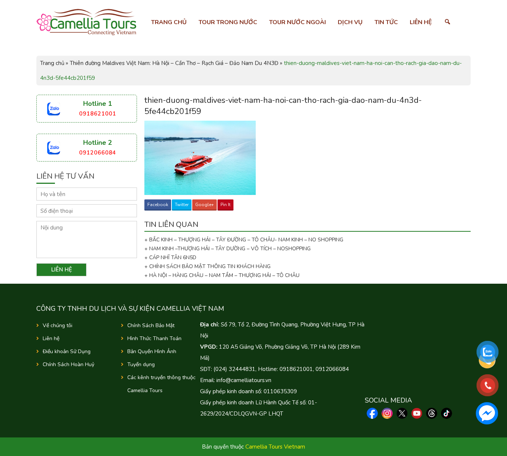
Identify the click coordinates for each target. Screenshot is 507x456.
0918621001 (97, 113)
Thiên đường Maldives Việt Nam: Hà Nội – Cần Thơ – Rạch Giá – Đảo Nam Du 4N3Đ (174, 63)
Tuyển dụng (141, 364)
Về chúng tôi (57, 325)
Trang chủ (169, 22)
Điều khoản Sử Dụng (67, 351)
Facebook (157, 205)
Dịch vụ (350, 22)
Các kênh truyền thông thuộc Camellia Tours (161, 384)
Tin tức (386, 22)
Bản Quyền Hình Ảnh (151, 351)
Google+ (204, 205)
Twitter (182, 205)
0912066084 (97, 152)
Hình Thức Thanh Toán (154, 338)
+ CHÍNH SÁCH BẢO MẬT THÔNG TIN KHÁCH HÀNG (207, 266)
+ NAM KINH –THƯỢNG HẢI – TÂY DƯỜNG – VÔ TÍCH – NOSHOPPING (227, 248)
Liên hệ (421, 22)
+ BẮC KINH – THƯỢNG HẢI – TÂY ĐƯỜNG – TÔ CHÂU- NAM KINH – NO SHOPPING (243, 239)
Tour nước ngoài (297, 22)
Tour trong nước (228, 22)
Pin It (225, 205)
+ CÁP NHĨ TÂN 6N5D (170, 257)
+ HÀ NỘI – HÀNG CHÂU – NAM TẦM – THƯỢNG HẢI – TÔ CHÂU (223, 275)
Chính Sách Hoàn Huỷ (68, 364)
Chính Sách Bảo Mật (150, 325)
